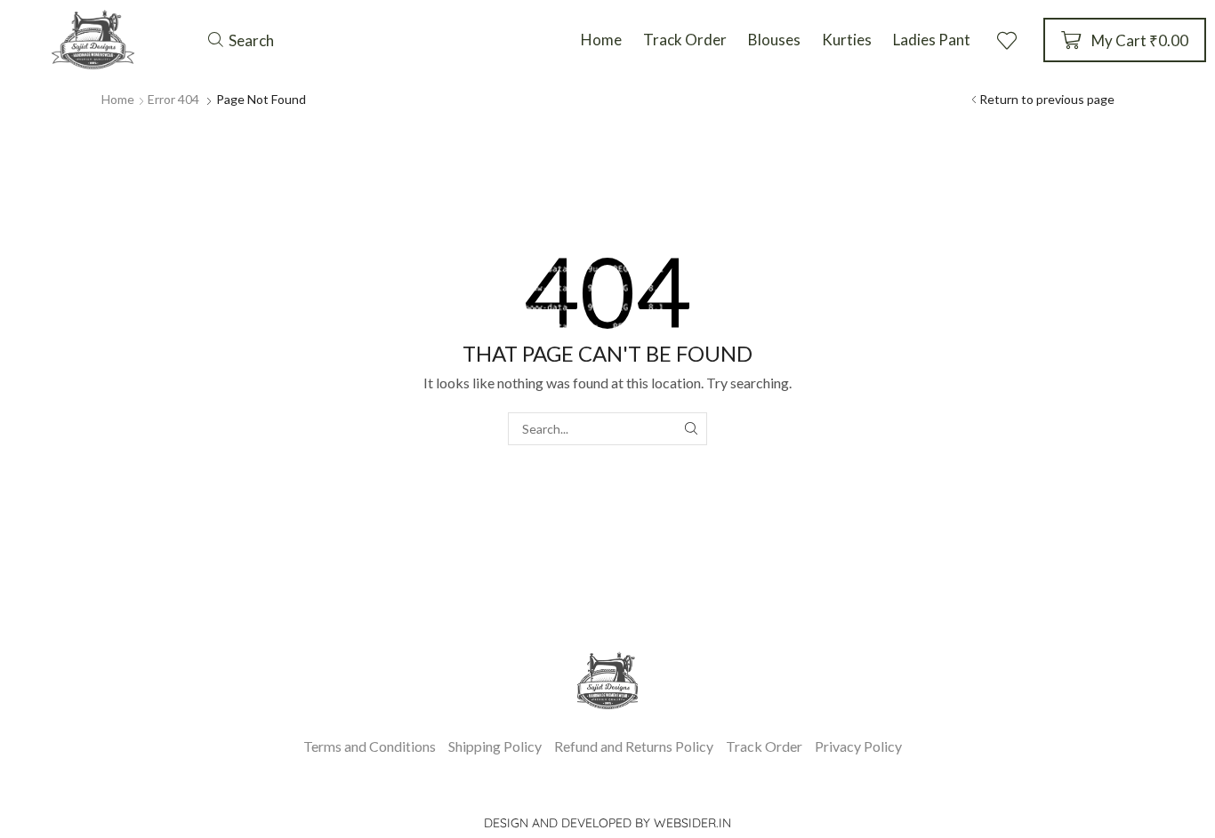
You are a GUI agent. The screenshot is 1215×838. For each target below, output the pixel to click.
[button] (241, 40)
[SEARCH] (690, 428)
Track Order (764, 746)
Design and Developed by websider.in (607, 823)
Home (117, 99)
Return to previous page (1046, 99)
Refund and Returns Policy (633, 746)
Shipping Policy (495, 746)
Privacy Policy (858, 746)
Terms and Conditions (369, 746)
